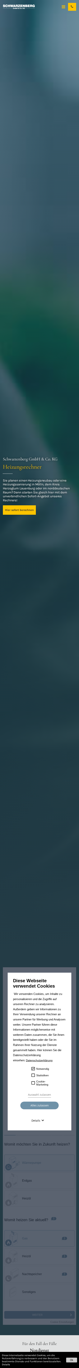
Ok (71, 1360)
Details (6, 1364)
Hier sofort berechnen (19, 510)
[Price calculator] (39, 1146)
